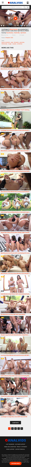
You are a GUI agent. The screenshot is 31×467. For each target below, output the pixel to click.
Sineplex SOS (9, 37)
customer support (20, 444)
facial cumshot (6, 42)
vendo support (10, 449)
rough (9, 44)
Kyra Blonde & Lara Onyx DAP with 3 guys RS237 (13, 314)
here (5, 458)
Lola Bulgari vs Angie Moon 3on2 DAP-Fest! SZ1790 (14, 416)
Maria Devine (14, 29)
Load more (15, 422)
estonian (21, 42)
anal (12, 42)
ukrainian (19, 44)
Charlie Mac (17, 32)
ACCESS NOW (15, 463)
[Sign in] (27, 2)
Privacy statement (22, 446)
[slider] (8, 25)
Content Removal (20, 449)
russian (14, 44)
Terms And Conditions (10, 446)
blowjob (16, 42)
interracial (4, 44)
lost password (10, 444)
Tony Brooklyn (9, 32)
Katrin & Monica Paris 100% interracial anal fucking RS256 (16, 375)
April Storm (23, 32)
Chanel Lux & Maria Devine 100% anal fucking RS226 (14, 396)
